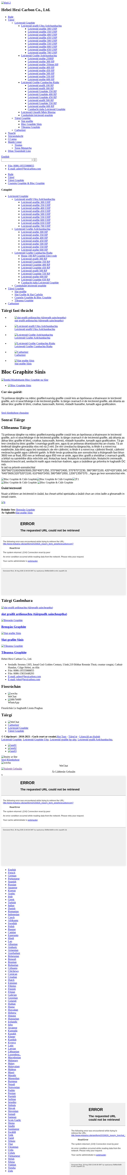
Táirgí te (72, 736)
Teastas (18, 145)
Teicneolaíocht (15, 136)
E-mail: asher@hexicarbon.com (24, 168)
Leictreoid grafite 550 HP (41, 76)
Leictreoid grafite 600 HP (41, 79)
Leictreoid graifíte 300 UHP (42, 28)
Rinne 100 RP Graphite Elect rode (39, 255)
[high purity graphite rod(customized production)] (27, 607)
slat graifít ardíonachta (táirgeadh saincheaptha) (39, 320)
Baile (10, 16)
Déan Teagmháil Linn (19, 151)
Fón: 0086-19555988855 (21, 165)
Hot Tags (61, 736)
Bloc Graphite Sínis (31, 124)
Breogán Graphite (25, 509)
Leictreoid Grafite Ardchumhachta (39, 55)
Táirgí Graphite (23, 118)
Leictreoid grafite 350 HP (34, 235)
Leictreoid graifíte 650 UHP (42, 49)
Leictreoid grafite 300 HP (41, 61)
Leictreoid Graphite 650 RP (35, 279)
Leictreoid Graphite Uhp (36, 739)
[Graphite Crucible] (12, 620)
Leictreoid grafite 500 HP (41, 73)
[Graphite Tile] (12, 646)
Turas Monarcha (23, 148)
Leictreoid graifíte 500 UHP (42, 40)
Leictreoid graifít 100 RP (41, 85)
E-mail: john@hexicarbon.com (24, 679)
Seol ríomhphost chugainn (15, 412)
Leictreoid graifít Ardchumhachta (95, 739)
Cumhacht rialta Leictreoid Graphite (46, 109)
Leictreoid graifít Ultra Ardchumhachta (41, 25)
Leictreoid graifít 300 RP (41, 88)
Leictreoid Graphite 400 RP (42, 94)
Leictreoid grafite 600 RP (41, 106)
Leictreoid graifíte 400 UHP (42, 34)
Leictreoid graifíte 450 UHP (42, 37)
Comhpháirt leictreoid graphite (37, 115)
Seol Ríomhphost (10, 759)
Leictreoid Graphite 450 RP (42, 97)
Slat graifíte (27, 121)
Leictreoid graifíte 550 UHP (42, 43)
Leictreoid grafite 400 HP (41, 67)
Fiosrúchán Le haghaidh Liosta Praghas (22, 708)
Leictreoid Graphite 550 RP (42, 103)
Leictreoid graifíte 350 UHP (42, 31)
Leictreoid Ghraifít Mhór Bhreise (38, 112)
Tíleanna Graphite (30, 127)
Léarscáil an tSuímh (89, 736)
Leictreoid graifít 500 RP (41, 100)
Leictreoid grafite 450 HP (41, 70)
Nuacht (12, 133)
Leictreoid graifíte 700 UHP (42, 52)
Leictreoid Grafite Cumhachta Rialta (40, 82)
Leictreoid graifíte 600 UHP (42, 46)
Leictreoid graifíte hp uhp (63, 739)
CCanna (12, 139)
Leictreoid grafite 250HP (41, 58)
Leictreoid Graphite (25, 22)
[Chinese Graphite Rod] (11, 633)
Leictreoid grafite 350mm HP (43, 64)
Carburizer (20, 130)
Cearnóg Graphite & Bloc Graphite (26, 183)
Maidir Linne (15, 142)
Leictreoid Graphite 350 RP (42, 91)
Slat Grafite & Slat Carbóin (29, 294)
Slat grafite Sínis (23, 363)
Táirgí (11, 19)
